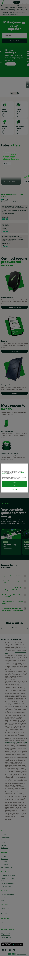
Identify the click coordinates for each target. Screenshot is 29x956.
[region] (14, 478)
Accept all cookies (14, 485)
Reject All (14, 482)
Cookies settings (14, 489)
